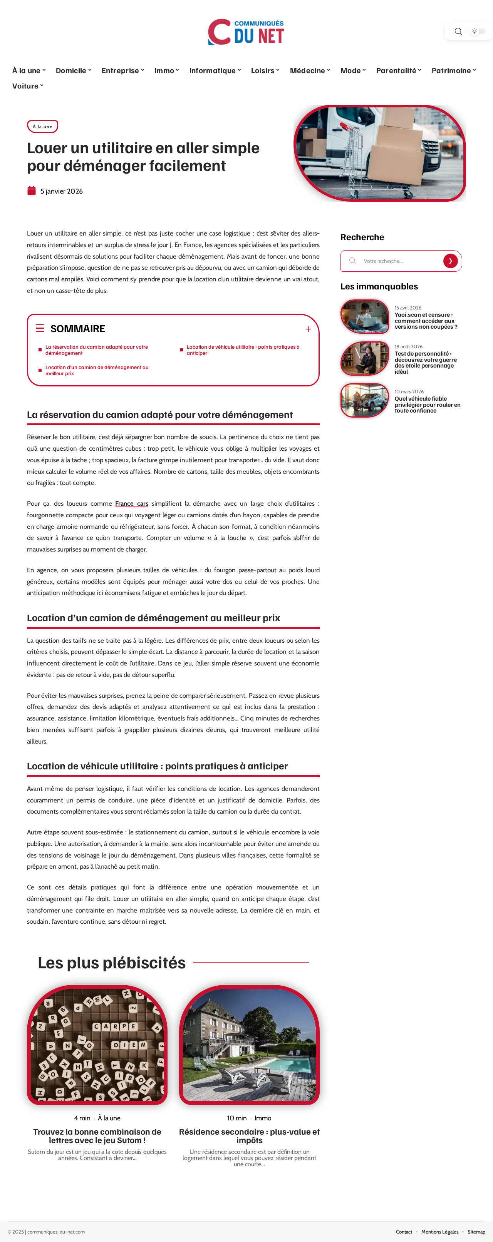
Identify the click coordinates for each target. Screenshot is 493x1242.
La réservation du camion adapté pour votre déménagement (96, 349)
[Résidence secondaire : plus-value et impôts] (249, 1045)
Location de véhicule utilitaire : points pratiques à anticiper (243, 349)
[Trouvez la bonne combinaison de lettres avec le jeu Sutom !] (97, 1045)
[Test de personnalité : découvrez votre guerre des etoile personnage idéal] (365, 358)
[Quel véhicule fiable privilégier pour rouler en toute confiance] (365, 400)
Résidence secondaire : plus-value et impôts (249, 1135)
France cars (131, 503)
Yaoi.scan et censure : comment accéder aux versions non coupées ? (426, 320)
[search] (458, 31)
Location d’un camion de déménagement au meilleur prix (97, 370)
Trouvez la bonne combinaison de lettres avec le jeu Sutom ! (97, 1135)
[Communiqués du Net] (246, 31)
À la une (42, 126)
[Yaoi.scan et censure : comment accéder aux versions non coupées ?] (365, 317)
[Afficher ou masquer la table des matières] (208, 329)
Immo (263, 1118)
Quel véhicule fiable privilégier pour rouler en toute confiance (428, 404)
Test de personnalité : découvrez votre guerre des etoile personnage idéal (426, 362)
